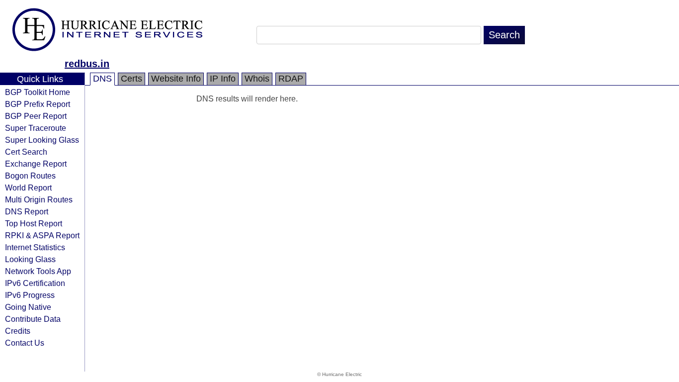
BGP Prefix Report (37, 103)
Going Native (28, 306)
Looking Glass (30, 259)
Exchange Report (36, 163)
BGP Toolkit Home (37, 92)
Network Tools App (38, 271)
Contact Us (24, 342)
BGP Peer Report (36, 115)
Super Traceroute (35, 127)
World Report (28, 187)
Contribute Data (33, 318)
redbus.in (87, 63)
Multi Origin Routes (39, 199)
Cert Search (26, 151)
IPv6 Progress (30, 294)
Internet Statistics (35, 247)
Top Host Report (33, 223)
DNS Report (26, 211)
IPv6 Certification (35, 283)
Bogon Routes (30, 175)
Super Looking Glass (42, 139)
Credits (17, 330)
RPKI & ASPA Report (42, 235)
